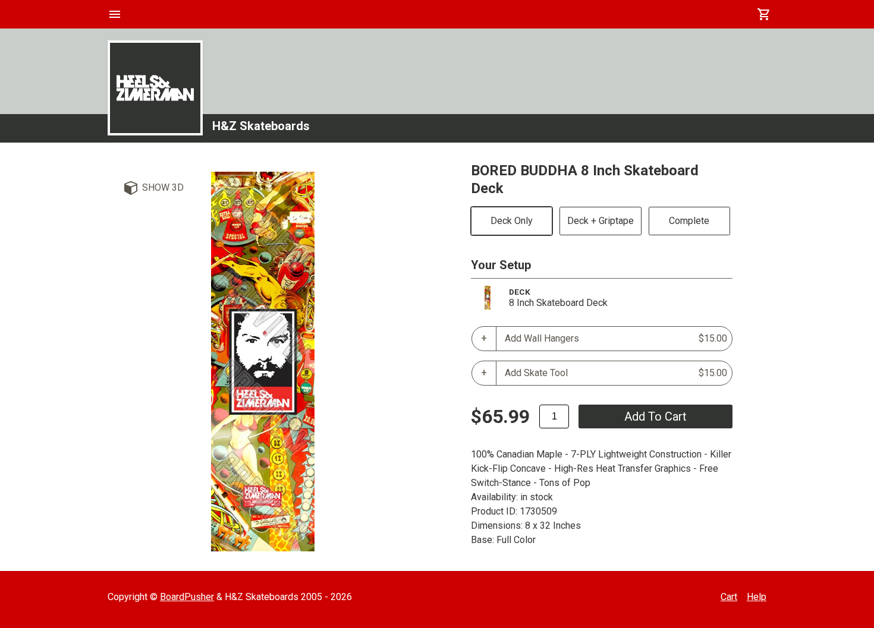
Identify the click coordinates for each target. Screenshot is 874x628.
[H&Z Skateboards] (155, 88)
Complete (689, 220)
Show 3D (163, 187)
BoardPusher (187, 596)
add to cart (655, 416)
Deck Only (512, 220)
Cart (729, 596)
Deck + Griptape (600, 220)
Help (756, 596)
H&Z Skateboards (261, 126)
